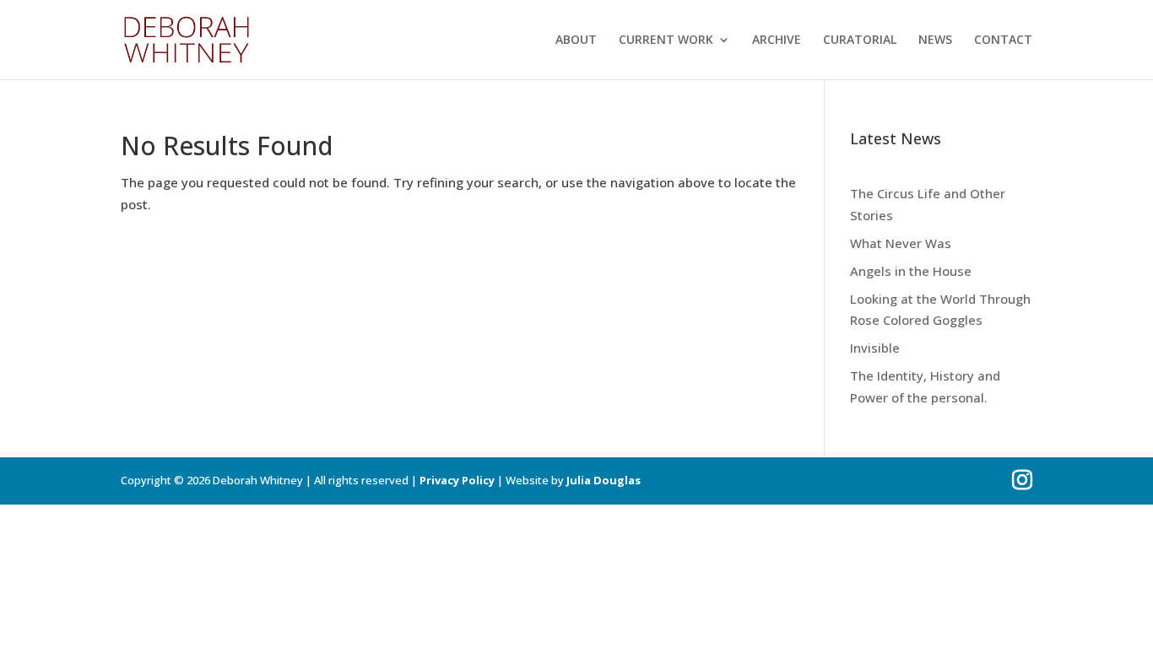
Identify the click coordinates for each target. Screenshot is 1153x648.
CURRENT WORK (666, 40)
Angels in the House (911, 270)
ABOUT (576, 40)
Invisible (875, 347)
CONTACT (1003, 40)
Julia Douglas (603, 480)
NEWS (935, 40)
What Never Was (900, 243)
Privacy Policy (457, 480)
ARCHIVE (776, 40)
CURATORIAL (859, 40)
